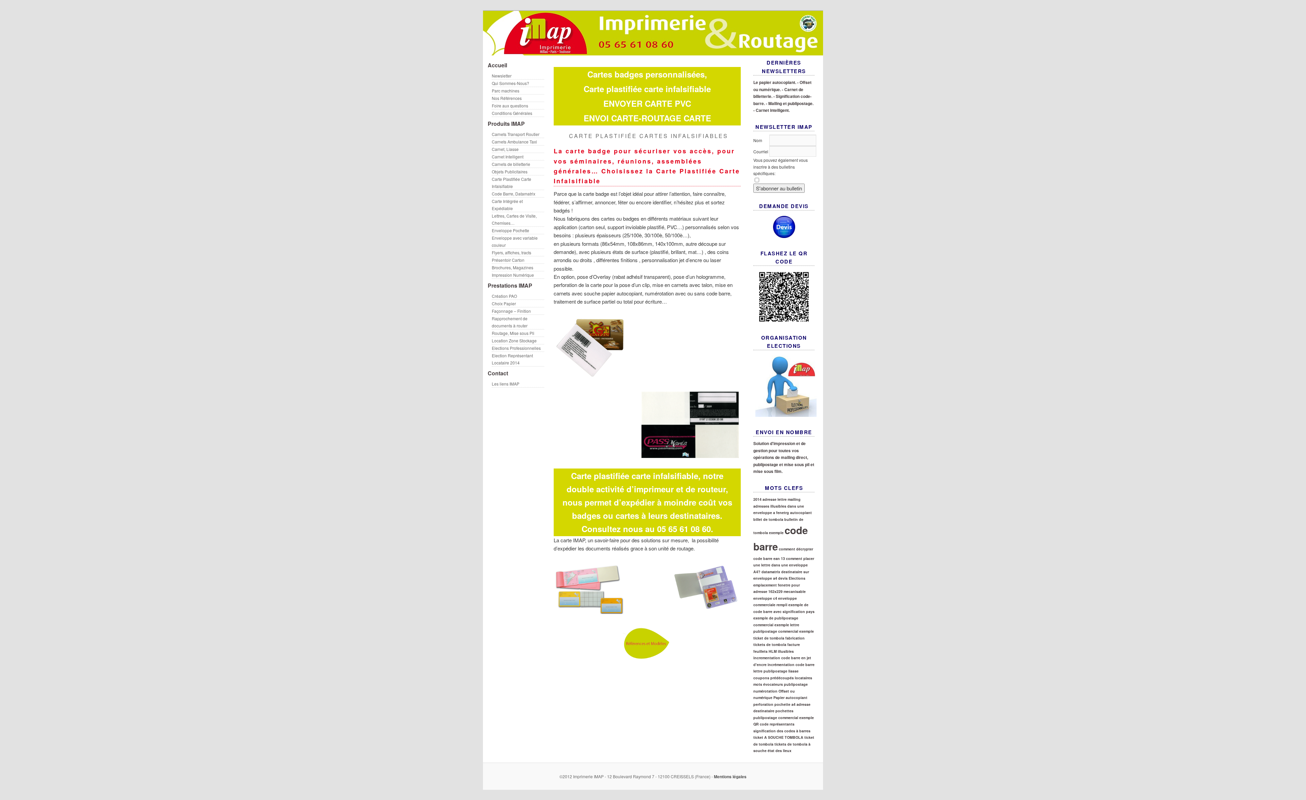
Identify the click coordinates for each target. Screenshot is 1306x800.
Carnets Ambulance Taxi (514, 141)
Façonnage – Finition (511, 311)
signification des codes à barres (781, 730)
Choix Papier (504, 303)
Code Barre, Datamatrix (513, 194)
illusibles (786, 651)
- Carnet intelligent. (771, 110)
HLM (773, 651)
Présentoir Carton (508, 260)
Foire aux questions (510, 105)
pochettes (784, 710)
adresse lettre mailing (782, 499)
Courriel (761, 151)
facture (793, 644)
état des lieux (779, 750)
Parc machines (505, 90)
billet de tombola (768, 519)
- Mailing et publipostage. (790, 103)
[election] (784, 386)
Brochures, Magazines (512, 267)
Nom (757, 140)
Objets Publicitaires (510, 171)
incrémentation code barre (791, 664)
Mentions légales (730, 776)
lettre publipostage (770, 671)
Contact (498, 373)
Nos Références (507, 98)
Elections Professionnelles (516, 348)
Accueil (497, 65)
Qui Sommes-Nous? (510, 83)
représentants (782, 724)
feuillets (760, 651)
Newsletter (502, 76)
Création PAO (504, 296)
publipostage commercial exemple (783, 717)
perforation (763, 704)
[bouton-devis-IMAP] (784, 227)
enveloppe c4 (765, 598)
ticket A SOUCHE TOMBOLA (778, 737)
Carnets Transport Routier (515, 134)
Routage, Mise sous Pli (513, 333)
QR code (761, 724)
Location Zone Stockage (514, 340)
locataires (803, 677)
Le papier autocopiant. (774, 82)
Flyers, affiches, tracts (511, 252)
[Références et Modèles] (647, 611)
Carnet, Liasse (505, 149)
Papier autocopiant (790, 697)
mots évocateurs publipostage (780, 684)
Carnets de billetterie (511, 164)
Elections (797, 578)
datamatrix (770, 571)
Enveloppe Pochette (510, 230)
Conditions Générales (512, 113)
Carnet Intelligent (507, 156)
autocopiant (801, 512)
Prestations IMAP (510, 285)
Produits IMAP (506, 123)
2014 (757, 499)
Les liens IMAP (505, 384)
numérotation (765, 691)
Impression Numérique (513, 275)
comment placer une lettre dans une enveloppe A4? (783, 565)
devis (783, 578)
